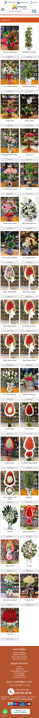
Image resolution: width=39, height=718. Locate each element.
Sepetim (34, 2)
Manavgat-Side (5, 20)
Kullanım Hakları (27, 699)
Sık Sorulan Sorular (19, 659)
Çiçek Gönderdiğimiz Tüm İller (19, 685)
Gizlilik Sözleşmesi (19, 655)
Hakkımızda (19, 669)
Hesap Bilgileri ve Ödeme (19, 671)
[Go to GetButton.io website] (5, 715)
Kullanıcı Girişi (11, 2)
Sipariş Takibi (24, 2)
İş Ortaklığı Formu (19, 677)
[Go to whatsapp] (5, 711)
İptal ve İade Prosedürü (19, 657)
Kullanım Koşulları (19, 652)
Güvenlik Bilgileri (19, 673)
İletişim (19, 667)
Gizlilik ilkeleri (14, 699)
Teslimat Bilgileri (19, 675)
